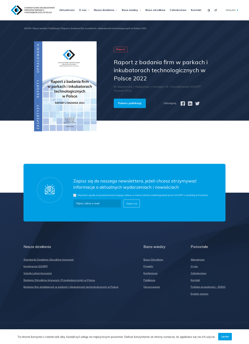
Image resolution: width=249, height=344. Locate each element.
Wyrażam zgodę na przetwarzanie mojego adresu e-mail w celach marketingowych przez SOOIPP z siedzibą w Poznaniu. (143, 195)
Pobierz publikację (129, 103)
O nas (82, 10)
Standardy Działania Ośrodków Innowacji (49, 259)
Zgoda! (225, 336)
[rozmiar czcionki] (215, 10)
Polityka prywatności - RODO (208, 287)
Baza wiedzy (130, 10)
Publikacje (55, 28)
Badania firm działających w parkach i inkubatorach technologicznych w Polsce (71, 287)
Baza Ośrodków (153, 259)
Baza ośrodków (155, 10)
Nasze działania (104, 10)
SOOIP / (28, 28)
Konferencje (150, 273)
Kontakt (196, 10)
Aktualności (67, 10)
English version (199, 293)
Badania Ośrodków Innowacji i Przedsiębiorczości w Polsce (59, 280)
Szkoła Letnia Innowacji (38, 273)
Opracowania (151, 287)
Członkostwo (178, 10)
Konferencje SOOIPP (36, 266)
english (230, 10)
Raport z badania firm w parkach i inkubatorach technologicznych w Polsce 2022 (103, 28)
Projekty (148, 266)
